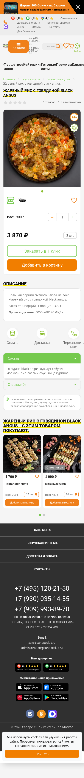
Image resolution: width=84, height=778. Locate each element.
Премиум (64, 64)
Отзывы (37, 27)
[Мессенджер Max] (52, 713)
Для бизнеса (25, 31)
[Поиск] (58, 47)
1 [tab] (42, 191)
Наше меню (42, 530)
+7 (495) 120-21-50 (34, 41)
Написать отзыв (71, 102)
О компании (68, 18)
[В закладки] (74, 200)
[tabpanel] (42, 149)
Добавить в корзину (42, 265)
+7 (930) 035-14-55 (34, 50)
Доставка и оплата (28, 22)
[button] (40, 515)
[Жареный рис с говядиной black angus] (42, 148)
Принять (42, 754)
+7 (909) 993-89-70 (42, 609)
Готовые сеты (48, 67)
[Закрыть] (78, 6)
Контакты (55, 27)
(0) (17, 384)
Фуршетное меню (13, 67)
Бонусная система (58, 22)
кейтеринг (51, 727)
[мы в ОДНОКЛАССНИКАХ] (41, 713)
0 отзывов (49, 102)
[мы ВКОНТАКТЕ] (30, 713)
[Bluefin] (24, 200)
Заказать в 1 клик (42, 251)
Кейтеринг (32, 64)
